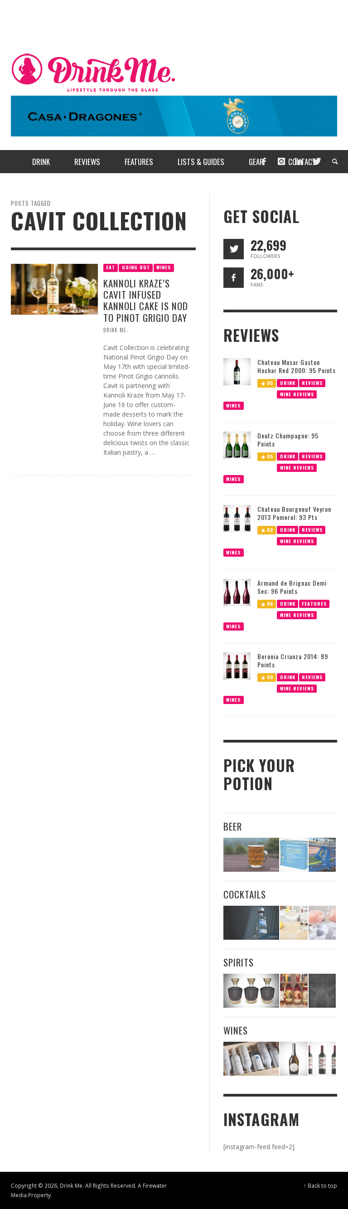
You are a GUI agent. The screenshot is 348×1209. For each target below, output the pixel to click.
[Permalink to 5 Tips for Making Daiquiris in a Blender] (322, 923)
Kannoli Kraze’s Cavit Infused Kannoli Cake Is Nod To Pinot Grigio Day (145, 300)
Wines (163, 267)
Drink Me (114, 329)
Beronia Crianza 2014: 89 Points (292, 660)
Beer (232, 826)
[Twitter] (315, 161)
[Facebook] (263, 161)
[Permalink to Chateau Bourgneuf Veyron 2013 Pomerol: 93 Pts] (237, 518)
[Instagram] (281, 161)
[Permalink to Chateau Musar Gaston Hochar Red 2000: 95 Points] (237, 370)
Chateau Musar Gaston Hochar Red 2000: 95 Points (296, 366)
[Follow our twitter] (233, 249)
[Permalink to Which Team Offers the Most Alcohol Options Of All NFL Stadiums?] (322, 855)
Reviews (312, 382)
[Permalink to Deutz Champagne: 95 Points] (237, 444)
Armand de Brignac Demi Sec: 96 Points (292, 587)
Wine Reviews (297, 393)
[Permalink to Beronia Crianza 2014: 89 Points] (237, 665)
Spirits (238, 962)
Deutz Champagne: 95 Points (288, 439)
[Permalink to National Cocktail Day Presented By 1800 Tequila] (251, 923)
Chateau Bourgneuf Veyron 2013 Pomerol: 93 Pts (294, 513)
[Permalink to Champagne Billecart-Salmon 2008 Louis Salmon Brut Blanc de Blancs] (293, 1059)
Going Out (136, 267)
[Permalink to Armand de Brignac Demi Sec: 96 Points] (237, 592)
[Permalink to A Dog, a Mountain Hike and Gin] (322, 991)
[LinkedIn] (298, 161)
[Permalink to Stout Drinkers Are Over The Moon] (293, 855)
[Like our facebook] (233, 277)
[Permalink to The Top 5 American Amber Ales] (251, 855)
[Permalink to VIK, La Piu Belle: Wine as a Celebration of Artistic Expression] (322, 1059)
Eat (110, 267)
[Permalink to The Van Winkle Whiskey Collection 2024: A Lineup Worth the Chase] (293, 991)
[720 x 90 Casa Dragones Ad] (174, 115)
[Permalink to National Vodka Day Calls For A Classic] (293, 923)
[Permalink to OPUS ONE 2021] (251, 1059)
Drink (287, 382)
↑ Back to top (320, 1185)
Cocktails (244, 894)
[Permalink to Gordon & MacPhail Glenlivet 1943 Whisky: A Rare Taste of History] (251, 991)
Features (314, 603)
